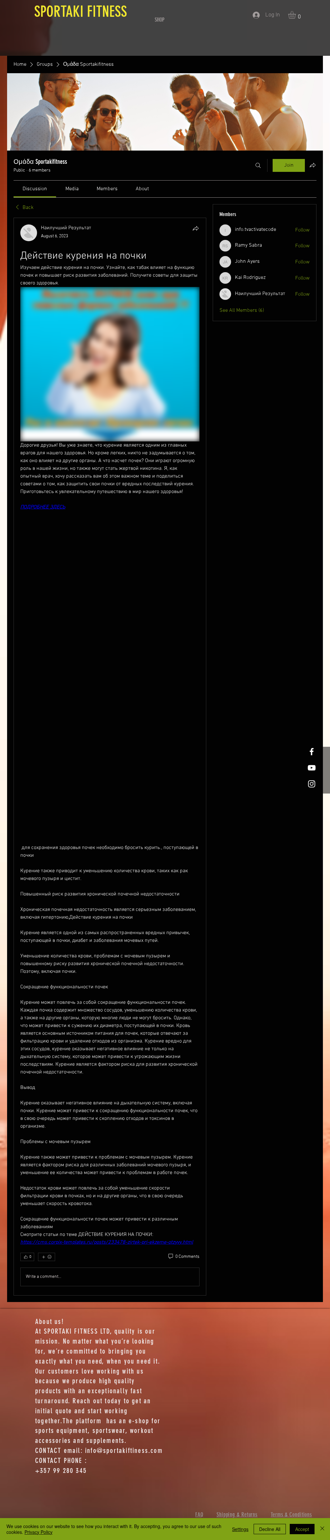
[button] (296, 15)
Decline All (269, 1529)
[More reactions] (46, 1257)
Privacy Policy (38, 1532)
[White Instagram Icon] (311, 784)
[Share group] (312, 165)
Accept (302, 1529)
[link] (35, 189)
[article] (110, 756)
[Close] (322, 1529)
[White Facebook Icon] (311, 751)
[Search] (258, 165)
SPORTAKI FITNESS (79, 12)
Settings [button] (240, 1529)
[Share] (195, 228)
